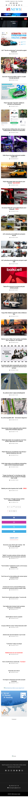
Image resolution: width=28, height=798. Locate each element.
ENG (14, 3)
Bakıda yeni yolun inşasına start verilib (14, 488)
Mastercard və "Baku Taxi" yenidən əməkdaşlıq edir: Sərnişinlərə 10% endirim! (14, 339)
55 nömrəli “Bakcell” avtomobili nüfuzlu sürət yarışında (14, 208)
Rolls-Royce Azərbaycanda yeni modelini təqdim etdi (14, 156)
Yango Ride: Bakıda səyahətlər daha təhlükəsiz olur (14, 313)
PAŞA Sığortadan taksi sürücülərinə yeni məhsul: (14, 182)
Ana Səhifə (8, 1)
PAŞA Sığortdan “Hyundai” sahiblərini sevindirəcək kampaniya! (14, 103)
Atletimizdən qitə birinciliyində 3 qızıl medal (14, 634)
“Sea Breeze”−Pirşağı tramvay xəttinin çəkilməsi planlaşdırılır (14, 499)
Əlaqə (16, 1)
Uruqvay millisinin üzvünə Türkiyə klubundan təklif (14, 625)
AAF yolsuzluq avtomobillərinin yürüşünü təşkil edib (14, 261)
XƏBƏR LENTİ (14, 538)
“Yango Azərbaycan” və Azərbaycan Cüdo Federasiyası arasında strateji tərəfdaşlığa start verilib (14, 477)
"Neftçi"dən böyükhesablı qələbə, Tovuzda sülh (14, 597)
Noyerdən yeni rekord (14, 670)
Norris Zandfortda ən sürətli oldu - (14, 661)
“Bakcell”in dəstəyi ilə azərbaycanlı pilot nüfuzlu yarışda (14, 287)
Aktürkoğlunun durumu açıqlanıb (14, 616)
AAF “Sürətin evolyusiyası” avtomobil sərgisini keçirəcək (14, 51)
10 (14, 511)
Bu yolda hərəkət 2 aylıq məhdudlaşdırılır (14, 393)
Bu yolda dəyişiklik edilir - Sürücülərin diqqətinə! (14, 417)
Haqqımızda (12, 1)
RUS (17, 3)
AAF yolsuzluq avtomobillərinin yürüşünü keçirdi (14, 234)
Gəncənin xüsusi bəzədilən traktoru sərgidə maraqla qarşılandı (14, 77)
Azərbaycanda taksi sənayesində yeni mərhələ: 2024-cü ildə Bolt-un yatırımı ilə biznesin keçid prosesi (14, 367)
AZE (11, 3)
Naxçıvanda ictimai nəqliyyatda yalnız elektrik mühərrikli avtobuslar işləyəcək (14, 428)
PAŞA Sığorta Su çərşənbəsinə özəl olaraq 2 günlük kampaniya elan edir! (14, 452)
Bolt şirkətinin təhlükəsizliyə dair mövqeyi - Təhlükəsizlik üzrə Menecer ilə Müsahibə (14, 129)
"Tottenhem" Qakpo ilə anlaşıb (14, 643)
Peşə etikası (20, 1)
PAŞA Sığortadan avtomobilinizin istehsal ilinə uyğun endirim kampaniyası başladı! (14, 464)
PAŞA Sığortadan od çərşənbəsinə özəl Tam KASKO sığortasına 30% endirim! (14, 440)
